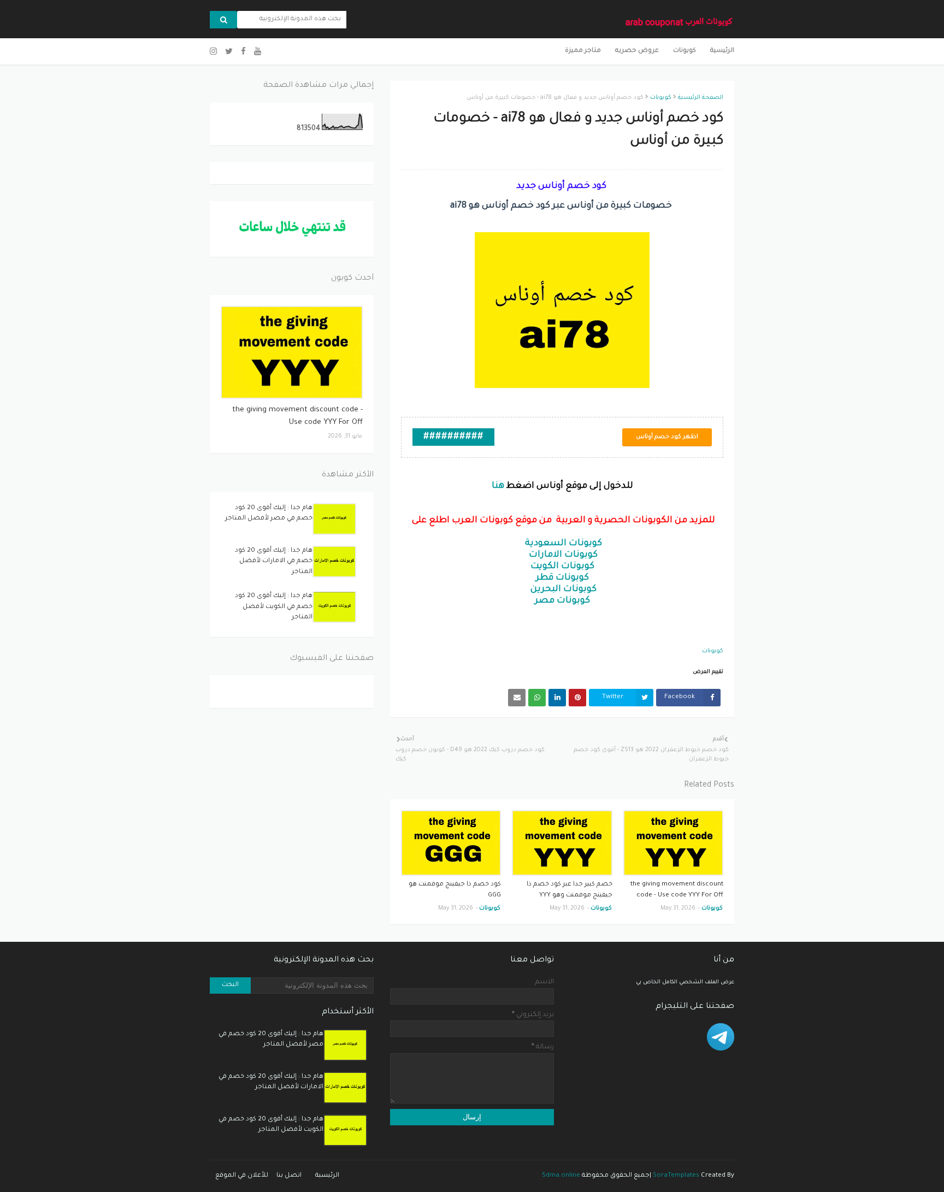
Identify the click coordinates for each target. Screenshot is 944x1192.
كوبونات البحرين (563, 589)
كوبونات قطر (562, 578)
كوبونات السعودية (563, 543)
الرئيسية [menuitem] (722, 51)
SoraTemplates (676, 1175)
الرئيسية (327, 1175)
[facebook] (243, 52)
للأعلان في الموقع (241, 1175)
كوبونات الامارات (563, 555)
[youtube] (257, 52)
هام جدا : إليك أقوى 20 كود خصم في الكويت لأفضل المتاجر (273, 607)
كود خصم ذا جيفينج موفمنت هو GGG (455, 890)
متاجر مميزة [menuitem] (583, 51)
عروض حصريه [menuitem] (637, 51)
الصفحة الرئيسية (700, 98)
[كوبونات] (292, 352)
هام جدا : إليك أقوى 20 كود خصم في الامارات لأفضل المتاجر (273, 561)
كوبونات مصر (562, 601)
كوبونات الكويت (562, 566)
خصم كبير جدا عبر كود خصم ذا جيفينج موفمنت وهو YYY (569, 890)
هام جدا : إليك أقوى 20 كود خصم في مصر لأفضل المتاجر (268, 514)
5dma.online (561, 1175)
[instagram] (215, 52)
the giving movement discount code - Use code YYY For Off (676, 890)
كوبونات (660, 98)
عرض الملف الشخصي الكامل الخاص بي (685, 982)
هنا (498, 486)
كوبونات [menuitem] (684, 51)
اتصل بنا (289, 1175)
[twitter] (228, 52)
